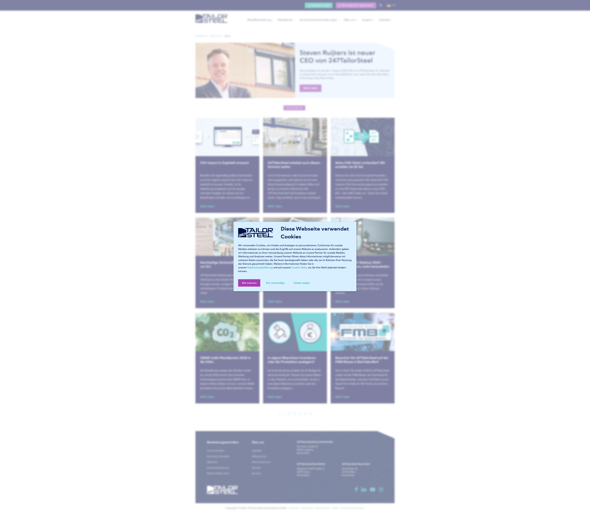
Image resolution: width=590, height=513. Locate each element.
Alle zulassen (249, 283)
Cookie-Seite (299, 267)
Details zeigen (302, 283)
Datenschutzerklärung (260, 267)
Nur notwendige (275, 283)
